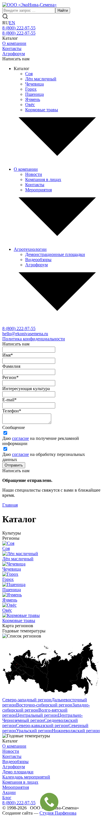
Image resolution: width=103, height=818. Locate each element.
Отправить (14, 465)
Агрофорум (13, 53)
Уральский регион (34, 730)
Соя (29, 73)
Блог (6, 797)
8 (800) (18, 328)
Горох (31, 89)
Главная (10, 505)
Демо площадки (17, 771)
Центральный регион (37, 715)
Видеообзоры (38, 259)
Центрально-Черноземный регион (42, 718)
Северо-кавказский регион (42, 725)
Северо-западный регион (27, 699)
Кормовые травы (41, 109)
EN (12, 22)
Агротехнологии (30, 249)
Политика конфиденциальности (33, 338)
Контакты (11, 48)
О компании (14, 43)
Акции (9, 792)
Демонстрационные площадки (55, 254)
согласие (20, 438)
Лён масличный (40, 78)
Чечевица (34, 84)
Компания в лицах (43, 179)
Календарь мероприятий (26, 777)
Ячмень (32, 99)
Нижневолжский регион (76, 730)
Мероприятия (38, 189)
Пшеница (34, 94)
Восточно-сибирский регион (44, 704)
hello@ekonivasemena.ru (25, 333)
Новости (33, 174)
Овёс (30, 104)
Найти (63, 10)
